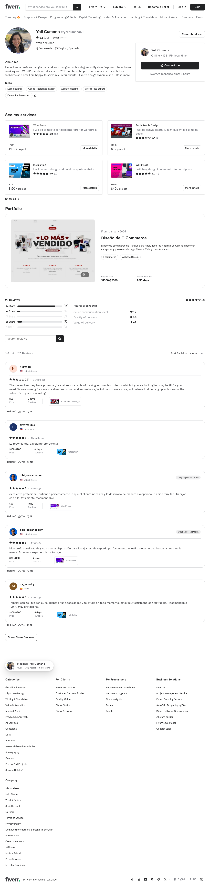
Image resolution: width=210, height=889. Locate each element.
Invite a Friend (13, 853)
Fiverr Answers (64, 711)
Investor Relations (15, 865)
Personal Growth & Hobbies (20, 747)
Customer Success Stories (70, 693)
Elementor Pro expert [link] (18, 95)
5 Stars (10, 306)
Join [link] (197, 7)
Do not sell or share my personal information (29, 830)
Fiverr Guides (63, 705)
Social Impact (12, 806)
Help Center (12, 794)
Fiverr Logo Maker (166, 723)
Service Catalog (13, 770)
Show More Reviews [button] (21, 637)
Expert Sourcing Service (169, 699)
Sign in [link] (182, 7)
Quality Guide (63, 699)
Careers (9, 812)
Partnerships (12, 836)
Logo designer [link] (14, 89)
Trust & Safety (13, 800)
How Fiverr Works (65, 688)
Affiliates (10, 847)
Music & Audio (169, 17)
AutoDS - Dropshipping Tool (171, 705)
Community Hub (114, 699)
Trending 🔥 (12, 17)
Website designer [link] (70, 89)
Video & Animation (115, 17)
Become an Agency (116, 693)
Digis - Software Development (172, 711)
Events (109, 711)
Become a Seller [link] (158, 7)
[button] (97, 7)
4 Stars (10, 311)
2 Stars (10, 322)
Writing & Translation (144, 17)
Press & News (13, 859)
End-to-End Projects (16, 764)
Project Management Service (171, 693)
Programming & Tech (63, 17)
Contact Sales (163, 729)
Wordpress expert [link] (95, 89)
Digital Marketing (89, 17)
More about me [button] (192, 34)
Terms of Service (14, 818)
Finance (9, 758)
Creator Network (14, 842)
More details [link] (90, 148)
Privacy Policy (13, 824)
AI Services (11, 723)
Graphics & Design (35, 17)
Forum (109, 705)
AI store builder (164, 717)
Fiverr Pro (161, 688)
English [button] (182, 879)
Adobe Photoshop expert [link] (41, 89)
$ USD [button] (193, 879)
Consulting (11, 729)
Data (8, 735)
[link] (132, 879)
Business (187, 17)
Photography (12, 752)
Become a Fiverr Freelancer (121, 688)
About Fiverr (12, 788)
